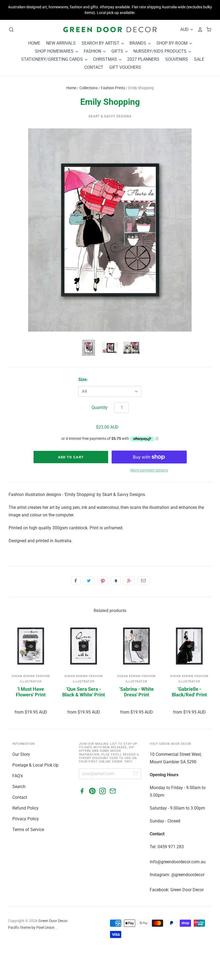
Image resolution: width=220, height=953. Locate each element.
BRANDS (138, 43)
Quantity (99, 407)
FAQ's (17, 775)
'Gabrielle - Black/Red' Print (189, 692)
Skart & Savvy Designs (110, 116)
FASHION (93, 51)
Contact (19, 797)
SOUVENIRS (176, 59)
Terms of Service (28, 829)
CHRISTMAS (105, 59)
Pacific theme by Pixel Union (31, 927)
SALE (199, 59)
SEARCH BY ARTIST (101, 43)
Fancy (116, 580)
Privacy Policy (25, 818)
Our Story (21, 754)
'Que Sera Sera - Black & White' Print (83, 692)
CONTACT (93, 67)
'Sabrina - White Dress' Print (136, 692)
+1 (129, 580)
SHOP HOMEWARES (55, 51)
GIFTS (117, 51)
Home (71, 88)
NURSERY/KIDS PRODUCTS (160, 51)
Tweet (88, 580)
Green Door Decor (52, 921)
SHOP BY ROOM (172, 43)
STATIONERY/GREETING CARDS (52, 59)
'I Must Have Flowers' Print (31, 692)
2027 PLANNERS (143, 59)
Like (75, 580)
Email (143, 580)
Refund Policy (25, 808)
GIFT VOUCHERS (125, 67)
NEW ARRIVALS (61, 43)
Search (18, 786)
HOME (34, 43)
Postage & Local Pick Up (35, 765)
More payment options (149, 470)
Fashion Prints (113, 88)
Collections (88, 88)
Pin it (102, 580)
